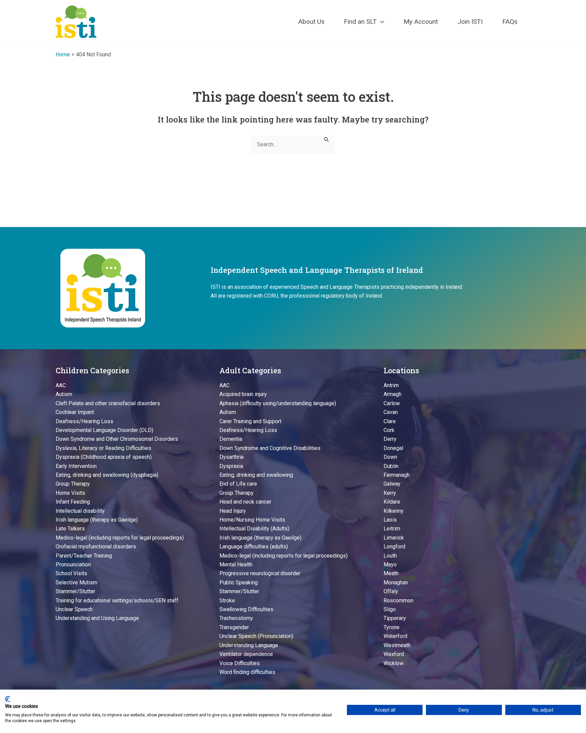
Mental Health (235, 564)
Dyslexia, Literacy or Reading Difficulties (103, 448)
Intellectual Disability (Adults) (254, 528)
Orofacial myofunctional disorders (96, 546)
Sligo (390, 609)
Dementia (230, 439)
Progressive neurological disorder (259, 573)
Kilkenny (394, 511)
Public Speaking (238, 582)
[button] (380, 22)
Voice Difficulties (239, 663)
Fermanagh (397, 475)
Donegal (393, 448)
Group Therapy (73, 484)
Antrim (391, 385)
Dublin (391, 466)
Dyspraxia (231, 466)
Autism (64, 394)
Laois (390, 519)
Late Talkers (70, 528)
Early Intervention (76, 466)
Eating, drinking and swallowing (256, 475)
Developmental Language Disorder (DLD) (104, 430)
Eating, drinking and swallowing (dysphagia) (107, 475)
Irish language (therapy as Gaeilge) (97, 519)
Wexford (394, 654)
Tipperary (395, 618)
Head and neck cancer (245, 502)
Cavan (391, 412)
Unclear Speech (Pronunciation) (256, 636)
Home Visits (70, 493)
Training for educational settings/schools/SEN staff (117, 600)
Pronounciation (73, 564)
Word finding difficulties (247, 672)
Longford (394, 546)
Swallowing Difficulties (246, 609)
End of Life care (238, 484)
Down (390, 457)
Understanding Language (248, 645)
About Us (311, 21)
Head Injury (232, 511)
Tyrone (391, 627)
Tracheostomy (236, 618)
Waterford (395, 636)
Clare (390, 421)
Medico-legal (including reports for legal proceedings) (120, 537)
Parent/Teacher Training (84, 555)
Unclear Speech (74, 609)
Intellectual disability (80, 511)
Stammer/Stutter (75, 591)
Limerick (394, 537)
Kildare (392, 502)
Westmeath (397, 645)
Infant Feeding (73, 502)
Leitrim (392, 528)
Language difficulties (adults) (253, 546)
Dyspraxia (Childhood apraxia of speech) (104, 457)
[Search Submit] (326, 139)
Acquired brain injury (243, 394)
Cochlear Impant (75, 412)
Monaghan (396, 582)
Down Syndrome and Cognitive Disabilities (269, 448)
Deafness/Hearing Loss (84, 421)
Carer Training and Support (250, 421)
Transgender (234, 627)
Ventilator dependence (246, 654)
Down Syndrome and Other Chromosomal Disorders (117, 439)
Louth (390, 555)
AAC (61, 385)
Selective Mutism (76, 582)
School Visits (71, 573)
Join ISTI (470, 21)
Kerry (390, 493)
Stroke (227, 600)
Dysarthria (231, 457)
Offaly (391, 591)
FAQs (509, 21)
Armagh (393, 394)
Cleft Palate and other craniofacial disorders (108, 403)
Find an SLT (360, 21)
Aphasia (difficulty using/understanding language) (277, 403)
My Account (421, 21)
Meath (391, 573)
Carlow (392, 403)
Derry (390, 439)
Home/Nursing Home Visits (252, 519)
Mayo (390, 564)
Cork (389, 430)
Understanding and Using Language (97, 618)
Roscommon (398, 600)
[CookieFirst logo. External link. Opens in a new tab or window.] (7, 699)
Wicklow (394, 663)
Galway (392, 484)
